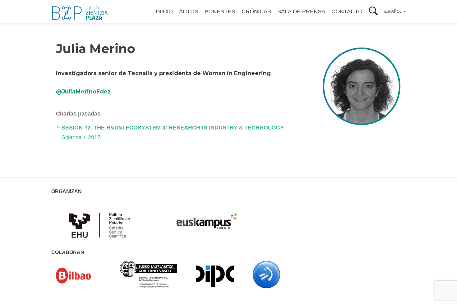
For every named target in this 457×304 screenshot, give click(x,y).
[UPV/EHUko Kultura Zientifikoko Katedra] (101, 225)
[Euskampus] (207, 218)
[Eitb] (266, 274)
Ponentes (220, 11)
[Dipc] (215, 276)
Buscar (373, 11)
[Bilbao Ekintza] (82, 276)
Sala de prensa (301, 11)
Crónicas (256, 11)
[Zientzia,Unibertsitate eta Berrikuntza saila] (149, 273)
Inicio (164, 11)
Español (393, 11)
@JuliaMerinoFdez (83, 91)
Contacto (346, 11)
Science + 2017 (81, 137)
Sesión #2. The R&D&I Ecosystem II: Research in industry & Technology (173, 128)
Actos (188, 11)
